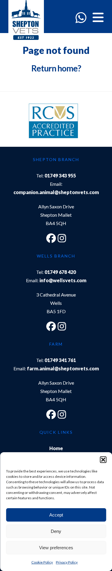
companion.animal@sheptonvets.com (56, 192)
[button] (103, 460)
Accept (56, 514)
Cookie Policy (42, 562)
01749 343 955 (60, 175)
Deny (56, 531)
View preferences (56, 547)
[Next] (93, 122)
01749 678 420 (60, 272)
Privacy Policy (67, 562)
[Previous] (18, 122)
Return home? (56, 68)
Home (56, 448)
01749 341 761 (60, 360)
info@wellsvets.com (62, 280)
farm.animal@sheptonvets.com (63, 368)
